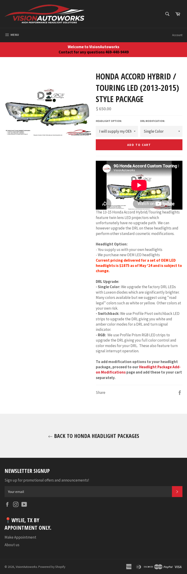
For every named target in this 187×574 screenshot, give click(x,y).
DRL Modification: (152, 121)
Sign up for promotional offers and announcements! (47, 480)
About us (12, 544)
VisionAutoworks (26, 567)
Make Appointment (20, 537)
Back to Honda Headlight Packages (96, 436)
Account (177, 35)
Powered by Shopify (51, 567)
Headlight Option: (109, 121)
